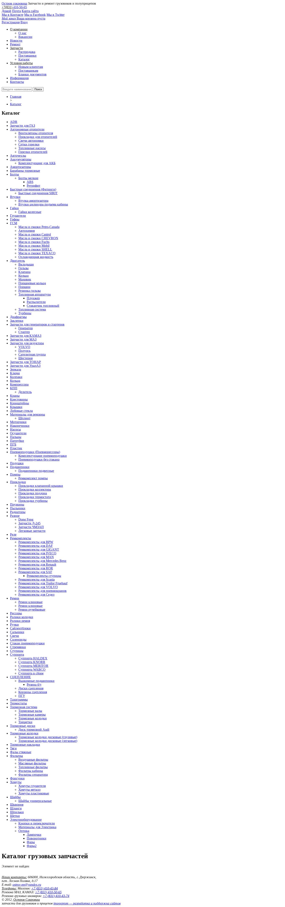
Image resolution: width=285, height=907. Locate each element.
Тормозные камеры (32, 714)
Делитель (25, 392)
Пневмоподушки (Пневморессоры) (35, 452)
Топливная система (32, 309)
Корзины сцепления (32, 692)
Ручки (14, 624)
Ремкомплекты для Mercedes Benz (42, 560)
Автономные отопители (27, 129)
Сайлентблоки (20, 628)
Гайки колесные (29, 212)
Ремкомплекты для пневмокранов (42, 591)
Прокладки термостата (34, 497)
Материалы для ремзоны (27, 414)
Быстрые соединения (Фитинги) (33, 189)
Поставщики (27, 55)
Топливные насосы (32, 148)
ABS (30, 182)
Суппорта (17, 654)
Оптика (23, 831)
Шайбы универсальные (35, 801)
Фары (31, 842)
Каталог (24, 59)
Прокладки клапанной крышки (40, 485)
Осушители (18, 433)
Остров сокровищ (14, 3)
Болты (14, 174)
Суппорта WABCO (31, 669)
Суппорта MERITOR (33, 666)
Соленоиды (18, 639)
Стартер (24, 332)
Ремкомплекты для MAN (36, 557)
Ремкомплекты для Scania (36, 579)
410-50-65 (20, 7)
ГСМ (13, 223)
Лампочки (34, 834)
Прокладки (18, 482)
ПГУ (21, 696)
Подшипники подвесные (36, 470)
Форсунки (17, 778)
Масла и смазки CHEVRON (38, 238)
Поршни (24, 287)
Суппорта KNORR (31, 662)
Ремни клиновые (30, 602)
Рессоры (16, 613)
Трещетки (25, 722)
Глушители (18, 215)
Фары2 (32, 846)
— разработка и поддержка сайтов (87, 903)
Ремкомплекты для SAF (35, 572)
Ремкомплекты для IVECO (37, 553)
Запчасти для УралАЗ (25, 365)
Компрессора (19, 384)
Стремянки (18, 647)
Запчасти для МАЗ (23, 339)
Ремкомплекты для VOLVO (38, 587)
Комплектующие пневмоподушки (42, 455)
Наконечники (19, 425)
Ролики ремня (20, 621)
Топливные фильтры (33, 767)
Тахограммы (19, 699)
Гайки (14, 208)
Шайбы (15, 797)
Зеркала (15, 369)
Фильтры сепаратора (33, 774)
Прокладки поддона (32, 493)
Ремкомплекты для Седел (36, 594)
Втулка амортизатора (33, 200)
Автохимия (26, 230)
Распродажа (26, 52)
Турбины (24, 313)
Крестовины (19, 399)
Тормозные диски (22, 726)
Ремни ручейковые (31, 609)
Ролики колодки (21, 617)
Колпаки (16, 377)
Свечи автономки (31, 140)
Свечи (14, 636)
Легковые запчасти (31, 530)
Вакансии (25, 37)
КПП (13, 388)
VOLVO (24, 347)
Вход (24, 22)
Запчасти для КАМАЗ (25, 335)
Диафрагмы (18, 317)
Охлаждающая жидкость (35, 257)
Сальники (17, 632)
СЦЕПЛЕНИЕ (20, 677)
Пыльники (17, 508)
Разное (15, 515)
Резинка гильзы (29, 290)
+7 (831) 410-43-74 (56, 896)
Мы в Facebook (35, 14)
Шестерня (25, 358)
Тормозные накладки (25, 744)
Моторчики (18, 422)
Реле (13, 534)
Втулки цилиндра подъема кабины (43, 204)
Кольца (23, 275)
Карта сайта (30, 11)
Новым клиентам (30, 67)
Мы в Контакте (12, 14)
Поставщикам (28, 70)
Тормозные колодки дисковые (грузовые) (47, 737)
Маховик (24, 279)
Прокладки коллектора (34, 489)
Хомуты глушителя (32, 786)
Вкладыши (26, 264)
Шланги (16, 808)
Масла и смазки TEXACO (36, 253)
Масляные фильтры (32, 763)
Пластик (16, 448)
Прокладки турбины (33, 500)
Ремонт (15, 44)
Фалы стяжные (20, 752)
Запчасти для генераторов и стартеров (37, 324)
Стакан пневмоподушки (27, 643)
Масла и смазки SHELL (35, 249)
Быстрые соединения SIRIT (38, 193)
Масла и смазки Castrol (34, 234)
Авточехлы (18, 155)
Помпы (15, 474)
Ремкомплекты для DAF (35, 545)
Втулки (15, 197)
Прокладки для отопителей (37, 137)
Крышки (16, 407)
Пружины (17, 504)
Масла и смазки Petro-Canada (38, 227)
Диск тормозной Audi (33, 729)
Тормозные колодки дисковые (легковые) (47, 741)
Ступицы (16, 651)
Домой (6, 11)
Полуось (24, 350)
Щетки (15, 816)
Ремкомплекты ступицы (44, 576)
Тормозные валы (30, 711)
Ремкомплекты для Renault (37, 564)
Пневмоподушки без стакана (38, 459)
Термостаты (18, 703)
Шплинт (24, 418)
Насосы (15, 429)
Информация (19, 78)
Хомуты (15, 782)
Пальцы (15, 437)
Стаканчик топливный (43, 305)
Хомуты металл (29, 789)
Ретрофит (33, 185)
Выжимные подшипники (36, 681)
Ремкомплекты (20, 538)
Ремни (14, 598)
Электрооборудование (26, 819)
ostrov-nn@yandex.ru (27, 884)
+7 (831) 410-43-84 (44, 888)
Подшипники (19, 467)
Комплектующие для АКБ (36, 163)
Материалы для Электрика (37, 827)
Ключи (15, 373)
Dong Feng (25, 519)
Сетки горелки (28, 144)
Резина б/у (34, 684)
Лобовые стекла (21, 410)
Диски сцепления (30, 688)
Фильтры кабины (30, 771)
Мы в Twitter (55, 14)
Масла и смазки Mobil (33, 245)
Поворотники (36, 838)
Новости (16, 40)
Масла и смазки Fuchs (33, 242)
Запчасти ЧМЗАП (31, 527)
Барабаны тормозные (25, 170)
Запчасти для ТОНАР (25, 362)
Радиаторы (17, 512)
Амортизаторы (20, 167)
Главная (15, 96)
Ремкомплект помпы (33, 478)
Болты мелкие (28, 178)
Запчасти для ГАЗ (22, 125)
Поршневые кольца (32, 283)
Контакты (17, 82)
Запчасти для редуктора (27, 343)
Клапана (24, 272)
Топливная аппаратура (34, 294)
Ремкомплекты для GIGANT (38, 549)
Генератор (25, 328)
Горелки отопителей (32, 152)
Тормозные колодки (32, 718)
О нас (22, 33)
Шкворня (16, 804)
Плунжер (33, 298)
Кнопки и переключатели (36, 823)
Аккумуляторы (20, 159)
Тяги (13, 748)
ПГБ (13, 444)
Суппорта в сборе (31, 673)
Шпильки (17, 812)
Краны (15, 395)
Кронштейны (19, 403)
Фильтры (16, 756)
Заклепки (16, 320)
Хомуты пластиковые (33, 793)
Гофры (14, 219)
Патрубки (17, 440)
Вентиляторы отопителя (35, 133)
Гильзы (23, 268)
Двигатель (17, 260)
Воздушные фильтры (33, 759)
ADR (13, 122)
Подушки (17, 463)
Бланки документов (32, 74)
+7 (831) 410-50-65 (48, 892)
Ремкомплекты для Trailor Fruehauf (42, 583)
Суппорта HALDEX (32, 658)
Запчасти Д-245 (29, 523)
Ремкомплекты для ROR (35, 568)
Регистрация (11, 22)
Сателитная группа (32, 354)
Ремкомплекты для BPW (35, 542)
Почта (16, 11)
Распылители (36, 302)
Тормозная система (23, 707)
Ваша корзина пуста (23, 18)
